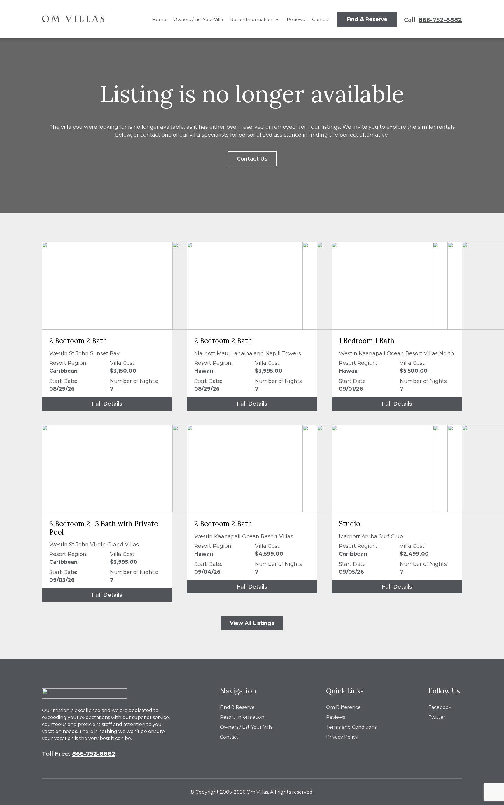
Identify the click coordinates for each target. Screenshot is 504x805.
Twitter (436, 717)
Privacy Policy (342, 737)
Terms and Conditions (351, 727)
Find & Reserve (237, 707)
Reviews (296, 19)
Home (159, 19)
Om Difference (343, 707)
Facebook (440, 707)
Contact (321, 19)
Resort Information (251, 19)
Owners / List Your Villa (198, 19)
